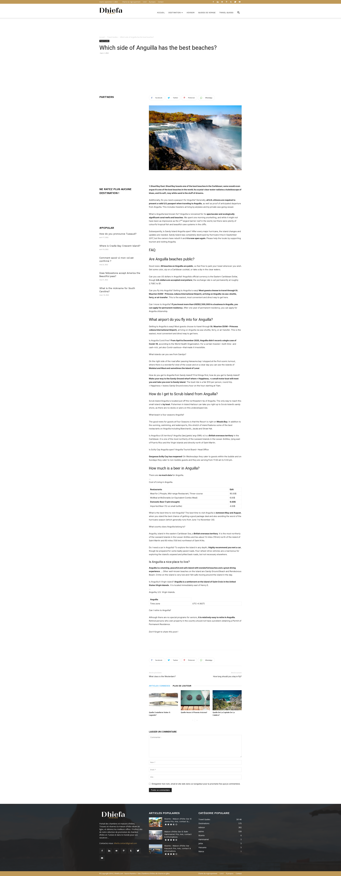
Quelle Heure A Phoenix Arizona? (194, 712)
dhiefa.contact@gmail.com (125, 843)
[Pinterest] (226, 2)
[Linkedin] (218, 2)
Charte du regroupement (131, 2)
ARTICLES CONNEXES (159, 686)
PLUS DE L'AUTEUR (182, 686)
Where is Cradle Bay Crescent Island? (119, 245)
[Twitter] (235, 2)
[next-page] (197, 720)
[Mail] (222, 2)
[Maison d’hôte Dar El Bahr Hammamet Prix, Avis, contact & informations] (155, 835)
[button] (238, 13)
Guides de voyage (207, 13)
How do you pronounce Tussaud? (117, 233)
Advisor (190, 13)
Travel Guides (226, 13)
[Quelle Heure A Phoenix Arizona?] (195, 700)
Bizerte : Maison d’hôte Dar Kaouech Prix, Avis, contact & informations (177, 848)
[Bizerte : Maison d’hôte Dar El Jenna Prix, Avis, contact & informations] (155, 822)
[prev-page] (192, 720)
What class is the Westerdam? (162, 676)
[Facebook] (213, 2)
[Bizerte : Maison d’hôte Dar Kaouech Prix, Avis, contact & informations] (155, 849)
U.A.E (145, 2)
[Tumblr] (231, 2)
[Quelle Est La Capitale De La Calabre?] (227, 700)
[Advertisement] (170, 27)
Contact (160, 2)
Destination (174, 13)
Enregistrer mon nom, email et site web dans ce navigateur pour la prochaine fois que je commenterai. (196, 784)
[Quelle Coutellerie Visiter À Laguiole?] (163, 700)
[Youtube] (240, 2)
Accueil (161, 13)
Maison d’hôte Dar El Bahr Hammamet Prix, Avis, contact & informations (178, 834)
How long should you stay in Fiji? (227, 676)
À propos (152, 2)
